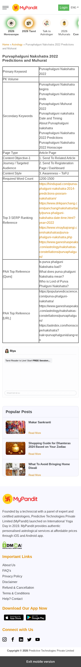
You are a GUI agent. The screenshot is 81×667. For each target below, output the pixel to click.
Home (5, 44)
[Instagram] (5, 640)
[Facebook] (13, 640)
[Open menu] (5, 7)
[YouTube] (37, 640)
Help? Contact (12, 598)
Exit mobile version (40, 661)
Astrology (17, 44)
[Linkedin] (21, 640)
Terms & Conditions (16, 593)
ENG (73, 7)
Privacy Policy (12, 576)
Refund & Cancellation (18, 587)
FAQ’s (6, 570)
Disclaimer (9, 582)
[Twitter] (29, 640)
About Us (8, 565)
